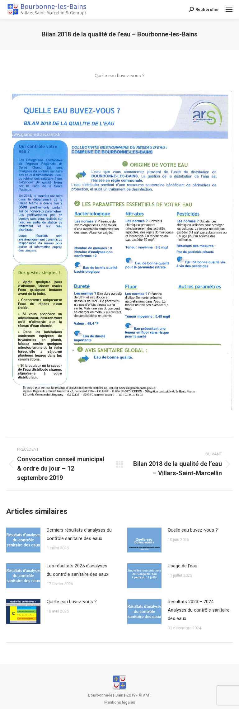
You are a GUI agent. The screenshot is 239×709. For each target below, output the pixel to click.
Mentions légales (119, 702)
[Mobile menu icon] (229, 9)
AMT (147, 695)
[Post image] (23, 540)
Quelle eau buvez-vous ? (193, 530)
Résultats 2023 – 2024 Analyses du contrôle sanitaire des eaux (199, 610)
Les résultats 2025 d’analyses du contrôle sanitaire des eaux (77, 570)
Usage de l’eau (182, 566)
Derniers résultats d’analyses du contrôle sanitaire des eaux (79, 534)
